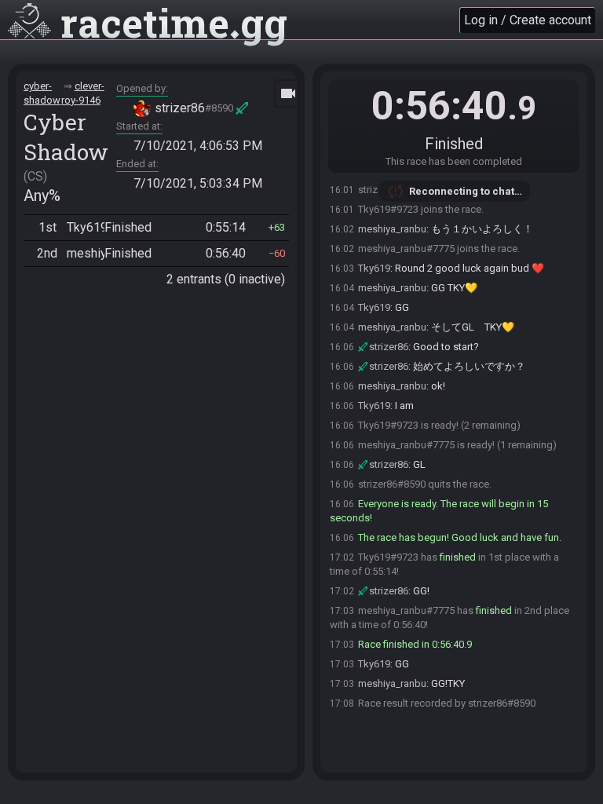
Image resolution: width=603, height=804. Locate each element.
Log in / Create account (527, 20)
